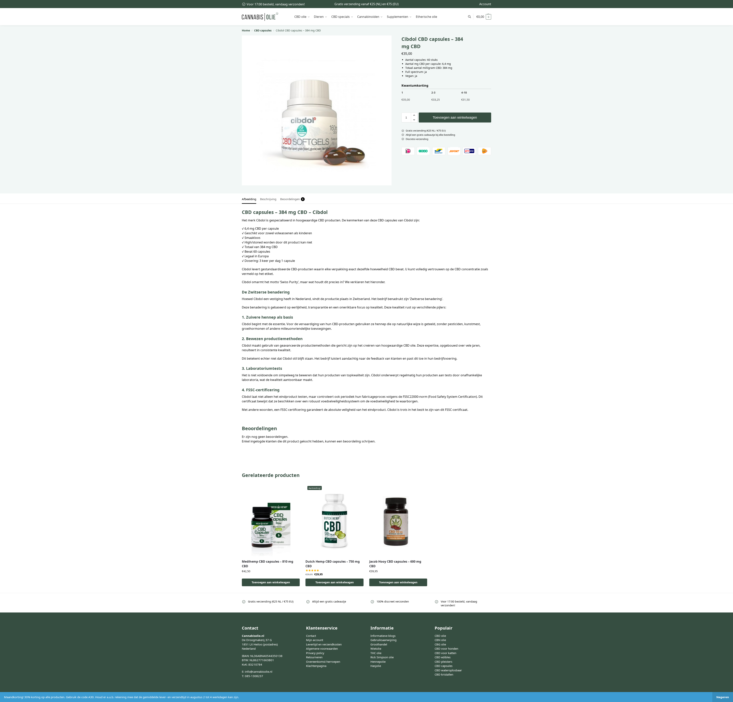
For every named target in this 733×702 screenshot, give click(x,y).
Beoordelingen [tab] (291, 199)
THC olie (375, 653)
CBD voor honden (446, 648)
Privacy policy (315, 653)
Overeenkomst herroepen (323, 661)
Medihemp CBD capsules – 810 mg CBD (267, 563)
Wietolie (375, 648)
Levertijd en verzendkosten (324, 644)
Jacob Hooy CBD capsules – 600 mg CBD (395, 563)
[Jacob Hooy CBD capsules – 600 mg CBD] (398, 520)
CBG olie (440, 644)
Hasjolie (375, 666)
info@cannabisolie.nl (258, 671)
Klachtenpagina (316, 666)
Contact (311, 636)
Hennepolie (378, 661)
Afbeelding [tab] (249, 199)
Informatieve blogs (383, 636)
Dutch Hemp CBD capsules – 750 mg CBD (332, 563)
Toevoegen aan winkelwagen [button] (271, 582)
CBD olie (440, 636)
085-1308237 (254, 676)
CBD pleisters (443, 661)
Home (246, 30)
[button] (483, 16)
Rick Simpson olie (382, 657)
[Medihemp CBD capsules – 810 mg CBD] (271, 520)
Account (485, 4)
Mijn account (314, 640)
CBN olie (440, 640)
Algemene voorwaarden (322, 648)
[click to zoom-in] (317, 110)
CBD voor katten (445, 653)
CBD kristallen (444, 674)
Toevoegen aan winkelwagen (455, 117)
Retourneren (314, 657)
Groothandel (378, 644)
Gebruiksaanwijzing (383, 640)
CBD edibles (443, 657)
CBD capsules (263, 30)
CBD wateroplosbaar (448, 670)
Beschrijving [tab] (268, 199)
